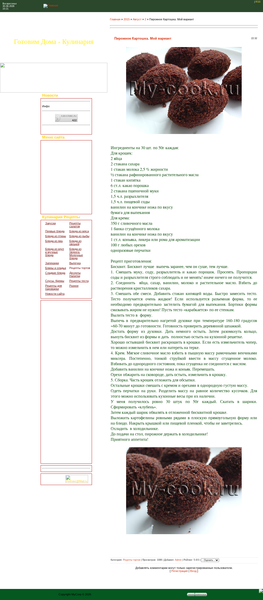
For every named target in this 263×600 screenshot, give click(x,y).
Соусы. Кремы (54, 280)
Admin (178, 560)
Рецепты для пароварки (53, 287)
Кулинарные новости (58, 171)
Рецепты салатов (75, 225)
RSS (258, 2)
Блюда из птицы (55, 236)
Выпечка (75, 263)
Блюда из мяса (79, 231)
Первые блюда (54, 231)
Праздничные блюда (58, 152)
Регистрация (179, 570)
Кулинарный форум (58, 176)
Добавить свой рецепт (59, 157)
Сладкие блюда (55, 272)
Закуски (50, 223)
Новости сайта (54, 293)
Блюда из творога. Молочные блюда (76, 253)
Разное (74, 285)
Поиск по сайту (55, 209)
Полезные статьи (56, 162)
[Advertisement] (66, 382)
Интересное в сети (57, 190)
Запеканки (52, 263)
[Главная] (50, 5)
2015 (127, 19)
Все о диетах (53, 166)
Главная (115, 19)
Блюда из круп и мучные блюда (54, 252)
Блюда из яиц (54, 241)
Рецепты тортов (79, 268)
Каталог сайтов (55, 185)
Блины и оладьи (55, 268)
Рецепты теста (79, 280)
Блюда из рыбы (79, 236)
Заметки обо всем (57, 181)
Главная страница (56, 143)
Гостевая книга (54, 195)
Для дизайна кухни (57, 204)
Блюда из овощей (75, 242)
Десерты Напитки (75, 274)
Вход (193, 570)
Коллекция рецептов (58, 148)
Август (137, 19)
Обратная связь (55, 200)
